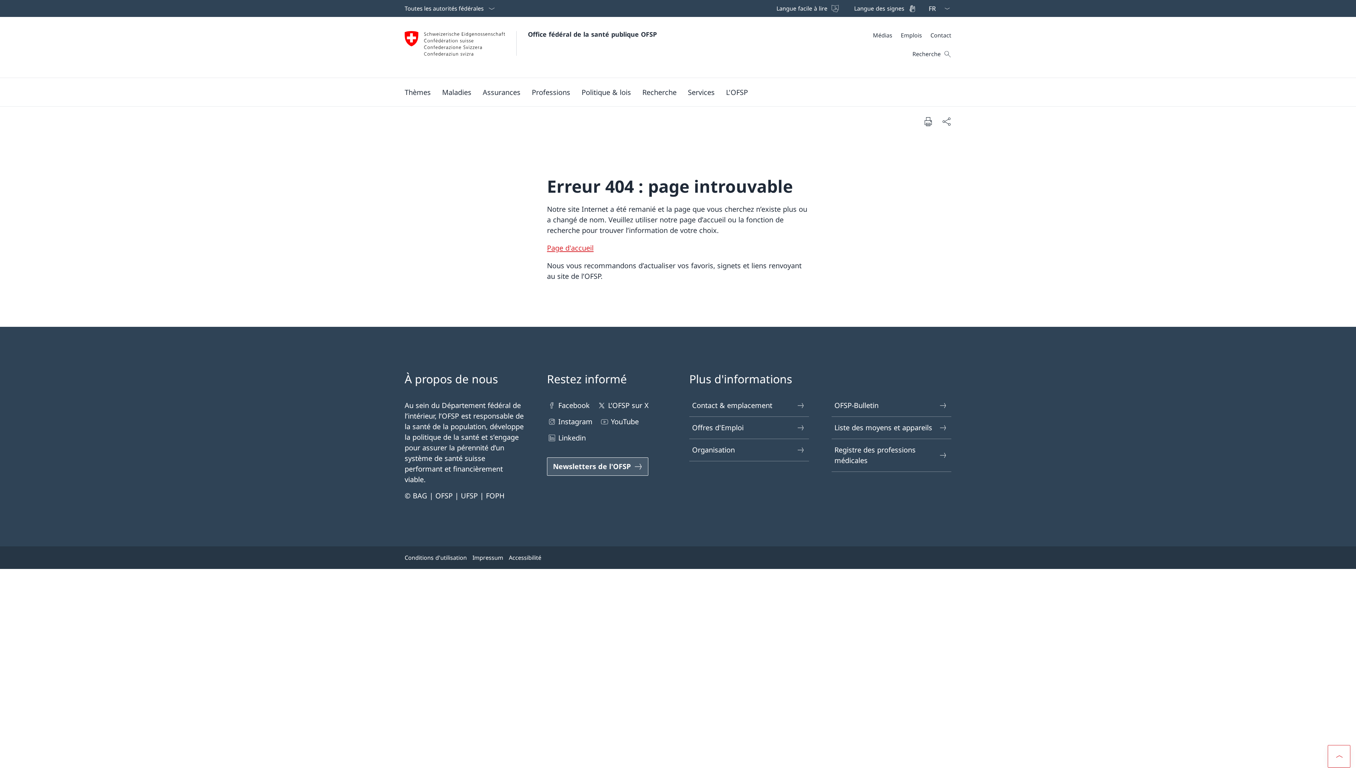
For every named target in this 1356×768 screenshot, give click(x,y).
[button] (417, 92)
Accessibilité (525, 558)
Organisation (713, 450)
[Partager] (946, 121)
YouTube (625, 421)
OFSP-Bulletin (856, 405)
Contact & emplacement (732, 405)
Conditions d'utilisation (436, 558)
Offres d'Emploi (718, 427)
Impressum (487, 558)
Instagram (575, 421)
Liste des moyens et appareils (883, 427)
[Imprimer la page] (928, 121)
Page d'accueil (570, 248)
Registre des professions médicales (875, 455)
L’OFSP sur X (628, 405)
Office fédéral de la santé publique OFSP (592, 34)
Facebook (574, 405)
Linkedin (572, 438)
